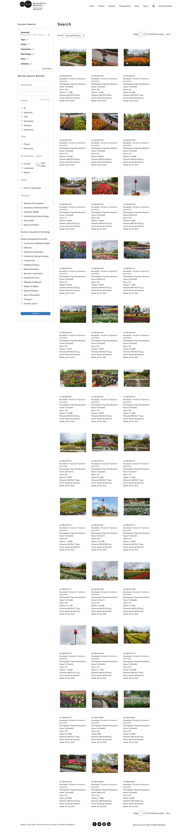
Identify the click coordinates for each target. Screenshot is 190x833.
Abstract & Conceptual (33, 203)
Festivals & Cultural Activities (36, 256)
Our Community (43, 825)
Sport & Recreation (32, 295)
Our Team (32, 825)
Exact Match (44, 100)
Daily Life (28, 248)
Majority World (138, 825)
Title (25, 117)
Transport (28, 299)
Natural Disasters (31, 269)
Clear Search (47, 69)
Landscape (28, 168)
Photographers (125, 6)
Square (27, 172)
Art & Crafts (29, 220)
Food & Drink (29, 260)
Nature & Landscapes (33, 273)
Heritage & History (32, 265)
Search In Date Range (32, 188)
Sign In (146, 6)
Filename (28, 125)
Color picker (43, 164)
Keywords (28, 112)
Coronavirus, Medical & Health (37, 243)
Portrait (27, 164)
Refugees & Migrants (33, 282)
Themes (101, 6)
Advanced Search (165, 6)
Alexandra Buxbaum (72, 98)
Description (29, 121)
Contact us (54, 825)
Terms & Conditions (67, 825)
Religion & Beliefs (31, 286)
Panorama (28, 148)
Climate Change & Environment (34, 239)
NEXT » (168, 34)
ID (25, 108)
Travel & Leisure (30, 303)
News (137, 6)
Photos (27, 144)
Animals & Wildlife (31, 212)
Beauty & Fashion (31, 225)
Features (111, 6)
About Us (24, 825)
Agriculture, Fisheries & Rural (36, 208)
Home (91, 6)
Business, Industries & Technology (35, 232)
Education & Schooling (33, 252)
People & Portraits (31, 278)
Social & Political (31, 291)
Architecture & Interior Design (36, 216)
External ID (28, 130)
